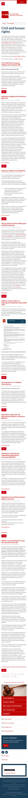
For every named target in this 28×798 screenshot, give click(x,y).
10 (15, 674)
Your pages (6, 755)
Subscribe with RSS (10, 773)
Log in (21, 2)
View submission (5, 162)
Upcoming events (7, 727)
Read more (4, 88)
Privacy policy (9, 792)
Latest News (8, 702)
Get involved (9, 710)
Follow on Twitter (6, 752)
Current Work (10, 23)
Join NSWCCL (8, 698)
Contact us (14, 792)
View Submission (5, 489)
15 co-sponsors (16, 285)
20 (15, 676)
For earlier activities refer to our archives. (14, 682)
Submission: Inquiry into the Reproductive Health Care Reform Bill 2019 (13, 416)
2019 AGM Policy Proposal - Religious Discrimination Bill (10, 64)
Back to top (19, 792)
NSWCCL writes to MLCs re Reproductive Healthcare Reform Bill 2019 (14, 303)
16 (7, 676)
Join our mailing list (10, 738)
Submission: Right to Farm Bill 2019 (13, 171)
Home (4, 23)
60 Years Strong (7, 719)
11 (18, 674)
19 (12, 676)
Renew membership (8, 731)
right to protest (18, 59)
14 (2, 676)
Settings (5, 759)
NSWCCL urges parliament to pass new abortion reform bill (13, 541)
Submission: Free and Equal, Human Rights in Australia (13, 498)
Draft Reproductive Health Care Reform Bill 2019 (13, 667)
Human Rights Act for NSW (8, 42)
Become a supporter (12, 706)
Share (4, 91)
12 (20, 674)
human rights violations (20, 56)
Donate (6, 714)
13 (23, 674)
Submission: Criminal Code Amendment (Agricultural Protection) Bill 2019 (10, 455)
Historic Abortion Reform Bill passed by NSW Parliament (13, 224)
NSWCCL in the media (8, 723)
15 (5, 676)
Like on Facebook (2, 752)
